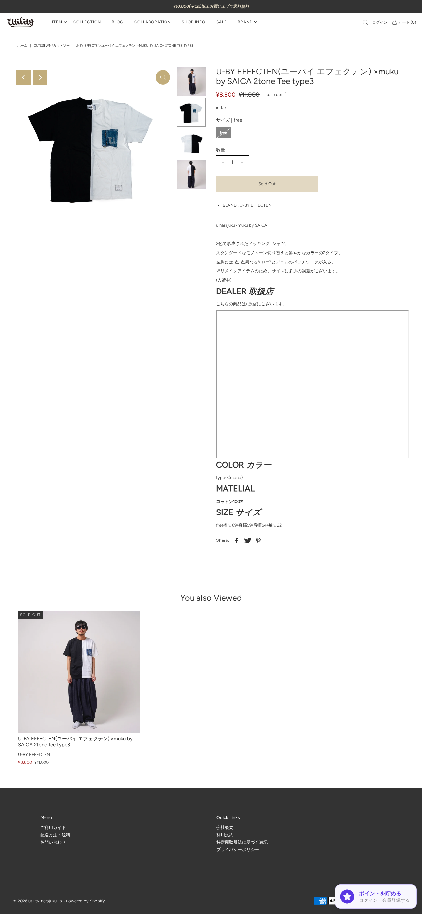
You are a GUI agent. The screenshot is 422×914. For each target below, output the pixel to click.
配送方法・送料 (55, 834)
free (223, 132)
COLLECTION (87, 22)
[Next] (40, 77)
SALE (221, 22)
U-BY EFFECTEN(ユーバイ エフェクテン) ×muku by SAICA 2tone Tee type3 (75, 742)
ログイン (380, 22)
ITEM (57, 22)
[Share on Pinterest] (258, 540)
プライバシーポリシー (237, 849)
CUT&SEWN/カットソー (52, 45)
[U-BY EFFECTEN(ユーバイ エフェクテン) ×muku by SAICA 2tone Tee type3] (79, 672)
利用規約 (224, 834)
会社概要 (224, 827)
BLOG (117, 22)
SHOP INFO (193, 22)
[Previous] (23, 77)
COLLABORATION (152, 22)
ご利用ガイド (53, 827)
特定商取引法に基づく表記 (242, 842)
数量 (220, 150)
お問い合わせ (53, 842)
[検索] (365, 22)
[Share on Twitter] (248, 540)
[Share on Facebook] (237, 540)
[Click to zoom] (163, 77)
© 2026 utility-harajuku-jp (37, 901)
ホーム (22, 45)
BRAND (245, 22)
